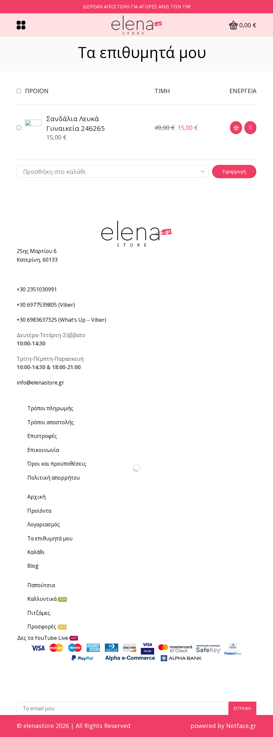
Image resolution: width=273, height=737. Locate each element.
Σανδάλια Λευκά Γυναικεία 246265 (75, 123)
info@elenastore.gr (40, 382)
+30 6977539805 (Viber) (46, 304)
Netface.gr (241, 726)
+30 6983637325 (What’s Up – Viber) (61, 319)
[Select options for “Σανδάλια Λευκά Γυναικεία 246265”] (236, 127)
